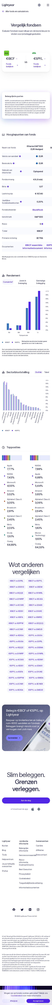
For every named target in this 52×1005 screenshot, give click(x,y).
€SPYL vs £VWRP (16, 653)
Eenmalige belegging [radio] (40, 282)
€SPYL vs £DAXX (35, 666)
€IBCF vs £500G (17, 587)
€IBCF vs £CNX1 (16, 629)
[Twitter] (21, 909)
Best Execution (25, 869)
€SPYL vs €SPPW (16, 678)
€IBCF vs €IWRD (35, 617)
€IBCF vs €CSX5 (17, 605)
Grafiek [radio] (38, 372)
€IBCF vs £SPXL (16, 581)
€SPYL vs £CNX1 (16, 684)
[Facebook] (13, 909)
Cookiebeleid (24, 878)
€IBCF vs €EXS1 (16, 611)
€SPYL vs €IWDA (36, 678)
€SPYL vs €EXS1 (16, 666)
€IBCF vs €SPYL (35, 581)
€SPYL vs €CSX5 (16, 660)
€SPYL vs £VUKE (35, 672)
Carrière (39, 846)
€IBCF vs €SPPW (16, 623)
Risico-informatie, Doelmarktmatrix (26, 862)
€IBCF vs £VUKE (35, 611)
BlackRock (38, 210)
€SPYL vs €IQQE (16, 647)
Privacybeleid (25, 874)
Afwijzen (13, 1001)
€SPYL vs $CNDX (35, 684)
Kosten (5, 846)
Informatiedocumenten (26, 887)
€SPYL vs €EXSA (16, 690)
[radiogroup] (26, 282)
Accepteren (38, 1001)
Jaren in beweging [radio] (22, 282)
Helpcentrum (7, 859)
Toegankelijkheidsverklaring (26, 883)
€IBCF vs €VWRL (35, 593)
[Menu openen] (48, 5)
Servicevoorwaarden (26, 855)
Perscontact (41, 855)
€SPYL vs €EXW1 (36, 660)
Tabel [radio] (46, 372)
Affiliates (40, 850)
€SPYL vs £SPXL (36, 641)
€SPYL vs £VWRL (36, 653)
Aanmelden (13, 738)
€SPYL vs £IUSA (35, 635)
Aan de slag (26, 800)
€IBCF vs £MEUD (35, 629)
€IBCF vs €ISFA (16, 617)
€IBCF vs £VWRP (16, 599)
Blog (4, 850)
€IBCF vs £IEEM (35, 587)
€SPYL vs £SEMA (35, 647)
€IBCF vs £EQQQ (35, 623)
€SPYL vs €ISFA (16, 672)
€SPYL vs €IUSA (16, 641)
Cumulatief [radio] (8, 282)
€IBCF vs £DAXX (35, 605)
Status (5, 871)
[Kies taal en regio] (39, 5)
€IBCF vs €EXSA (16, 635)
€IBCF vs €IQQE (16, 593)
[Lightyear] (8, 5)
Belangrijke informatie (23, 849)
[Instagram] (38, 909)
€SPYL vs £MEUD (35, 690)
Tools (4, 855)
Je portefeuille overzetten (8, 865)
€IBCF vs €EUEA (36, 599)
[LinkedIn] (30, 909)
